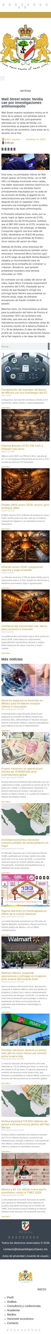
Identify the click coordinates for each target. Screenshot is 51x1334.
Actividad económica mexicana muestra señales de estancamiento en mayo (24, 842)
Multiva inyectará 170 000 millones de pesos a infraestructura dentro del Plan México (25, 1124)
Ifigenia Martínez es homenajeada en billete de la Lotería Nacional (24, 912)
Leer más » (6, 408)
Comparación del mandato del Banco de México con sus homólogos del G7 (24, 391)
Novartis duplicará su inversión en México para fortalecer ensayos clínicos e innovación (22, 703)
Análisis (12, 1301)
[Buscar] (49, 346)
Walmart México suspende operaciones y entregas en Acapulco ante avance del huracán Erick (23, 976)
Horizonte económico (20, 1318)
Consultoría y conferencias (24, 1306)
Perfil (10, 1297)
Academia (13, 1310)
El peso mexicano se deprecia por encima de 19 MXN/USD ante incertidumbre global (22, 771)
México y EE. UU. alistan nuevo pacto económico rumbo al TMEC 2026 (23, 1191)
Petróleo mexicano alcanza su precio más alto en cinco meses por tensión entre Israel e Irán (23, 1053)
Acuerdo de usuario (37, 1256)
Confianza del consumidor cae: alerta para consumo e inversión (24, 628)
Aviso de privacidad (13, 1256)
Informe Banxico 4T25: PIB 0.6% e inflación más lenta (22, 447)
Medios (11, 1314)
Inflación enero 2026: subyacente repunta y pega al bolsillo (22, 568)
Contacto (12, 1323)
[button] (2, 78)
